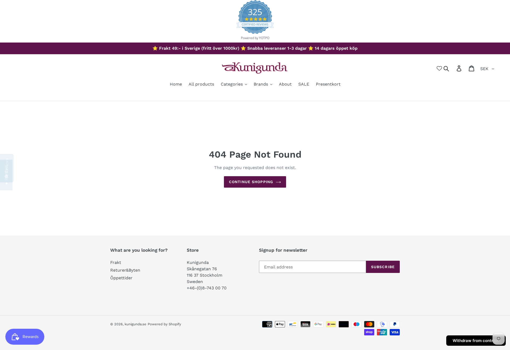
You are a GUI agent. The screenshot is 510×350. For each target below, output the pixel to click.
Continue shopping (251, 182)
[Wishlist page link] (439, 68)
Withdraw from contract (476, 340)
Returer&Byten (125, 270)
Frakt (115, 262)
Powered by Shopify (164, 324)
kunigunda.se (135, 324)
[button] (6, 175)
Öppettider (121, 277)
